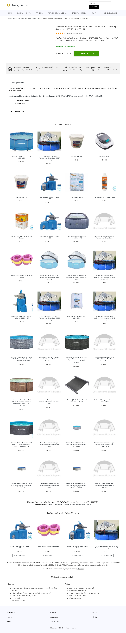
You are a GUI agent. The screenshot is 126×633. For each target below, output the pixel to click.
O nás (95, 612)
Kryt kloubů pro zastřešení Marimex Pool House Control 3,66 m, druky (49, 318)
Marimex (72, 40)
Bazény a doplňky (23, 13)
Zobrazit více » (100, 40)
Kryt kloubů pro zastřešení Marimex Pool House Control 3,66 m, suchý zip (104, 277)
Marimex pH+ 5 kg (76, 156)
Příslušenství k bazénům (77, 504)
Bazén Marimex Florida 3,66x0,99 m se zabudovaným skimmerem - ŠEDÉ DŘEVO (21, 485)
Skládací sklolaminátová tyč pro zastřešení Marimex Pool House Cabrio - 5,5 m (104, 359)
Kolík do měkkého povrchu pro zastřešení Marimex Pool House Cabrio (49, 485)
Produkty (14, 18)
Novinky (10, 617)
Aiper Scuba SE (104, 156)
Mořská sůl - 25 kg (77, 197)
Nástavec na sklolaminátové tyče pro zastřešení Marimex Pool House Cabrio (104, 444)
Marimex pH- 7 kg (21, 197)
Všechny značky (12, 612)
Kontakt (95, 617)
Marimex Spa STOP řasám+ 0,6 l (104, 197)
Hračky (93, 13)
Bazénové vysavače (110, 13)
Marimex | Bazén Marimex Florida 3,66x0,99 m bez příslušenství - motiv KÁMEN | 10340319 (21, 359)
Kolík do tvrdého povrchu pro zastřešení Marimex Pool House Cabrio (104, 485)
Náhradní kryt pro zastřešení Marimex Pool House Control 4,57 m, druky (49, 277)
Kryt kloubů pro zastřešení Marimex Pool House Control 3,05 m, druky (104, 318)
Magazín (53, 612)
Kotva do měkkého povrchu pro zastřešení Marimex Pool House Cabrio (49, 401)
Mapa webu (54, 617)
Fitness (39, 13)
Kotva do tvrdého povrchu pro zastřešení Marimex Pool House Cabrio (49, 444)
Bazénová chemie (78, 13)
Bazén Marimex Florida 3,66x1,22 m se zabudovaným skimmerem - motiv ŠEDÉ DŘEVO (76, 485)
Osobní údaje (54, 621)
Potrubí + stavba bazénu (57, 13)
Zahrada (29, 18)
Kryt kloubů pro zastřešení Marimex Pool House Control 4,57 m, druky (49, 158)
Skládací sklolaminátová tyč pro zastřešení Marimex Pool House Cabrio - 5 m (49, 359)
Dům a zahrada (22, 18)
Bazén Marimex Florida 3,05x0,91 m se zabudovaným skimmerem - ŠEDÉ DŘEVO (76, 444)
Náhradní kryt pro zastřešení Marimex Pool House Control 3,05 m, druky (76, 277)
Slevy (9, 621)
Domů (10, 13)
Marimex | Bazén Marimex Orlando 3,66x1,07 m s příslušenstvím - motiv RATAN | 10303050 (21, 444)
